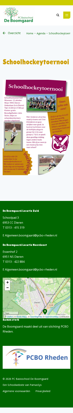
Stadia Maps (21, 316)
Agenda (41, 33)
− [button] (7, 287)
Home (29, 33)
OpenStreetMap (52, 316)
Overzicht (14, 33)
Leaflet (10, 316)
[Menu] (66, 15)
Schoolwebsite (16, 385)
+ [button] (7, 282)
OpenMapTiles (36, 316)
